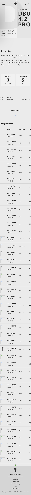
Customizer (15, 481)
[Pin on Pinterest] (29, 36)
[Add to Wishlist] (21, 35)
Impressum (15, 488)
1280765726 (26, 100)
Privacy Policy (15, 484)
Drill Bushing (7, 33)
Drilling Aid (11, 31)
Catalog (3, 31)
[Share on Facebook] (24, 36)
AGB (15, 486)
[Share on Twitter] (27, 36)
